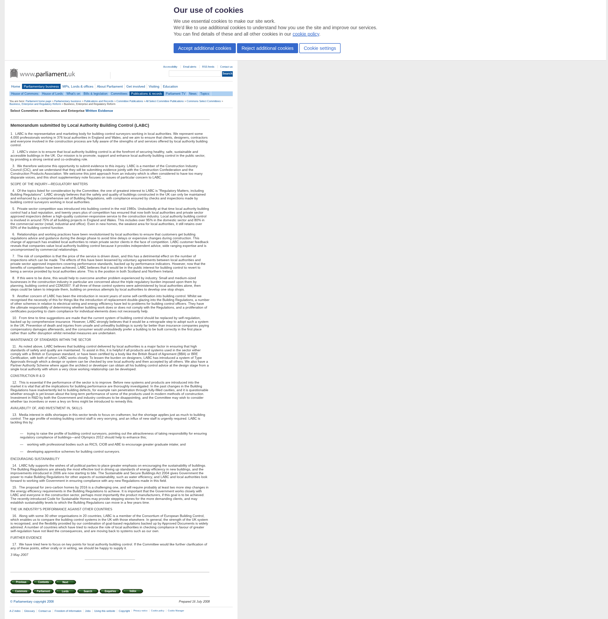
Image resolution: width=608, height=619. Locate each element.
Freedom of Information (68, 611)
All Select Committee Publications (165, 101)
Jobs (88, 611)
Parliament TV (175, 93)
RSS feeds (208, 66)
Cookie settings (320, 48)
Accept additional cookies (204, 48)
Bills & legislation (95, 93)
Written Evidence (99, 111)
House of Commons (24, 93)
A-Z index (15, 611)
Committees (119, 93)
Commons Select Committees (204, 101)
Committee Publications (129, 101)
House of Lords (52, 93)
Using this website (104, 611)
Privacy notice (140, 611)
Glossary (29, 611)
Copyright (124, 611)
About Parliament (110, 86)
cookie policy (306, 34)
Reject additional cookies (268, 48)
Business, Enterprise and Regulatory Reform (35, 104)
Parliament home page (38, 101)
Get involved (135, 86)
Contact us (226, 66)
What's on (73, 93)
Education (170, 86)
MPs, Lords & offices (77, 86)
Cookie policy (157, 611)
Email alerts (189, 66)
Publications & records (146, 93)
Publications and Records (99, 101)
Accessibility (170, 66)
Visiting (154, 86)
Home (15, 86)
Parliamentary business (41, 86)
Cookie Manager (176, 611)
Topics (204, 93)
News (193, 93)
